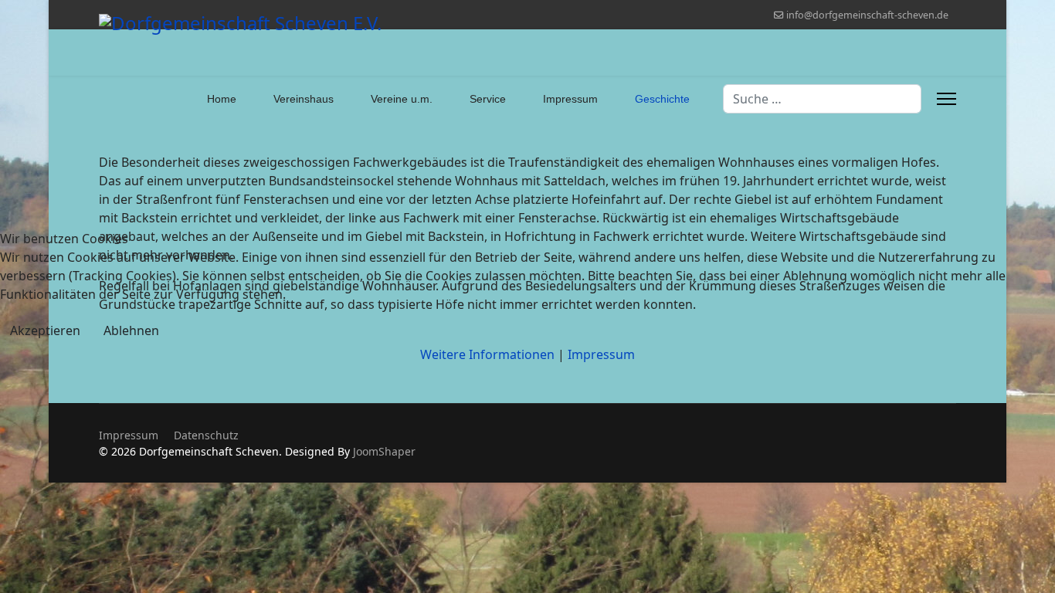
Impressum (601, 354)
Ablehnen (131, 330)
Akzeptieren (45, 330)
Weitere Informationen (487, 354)
